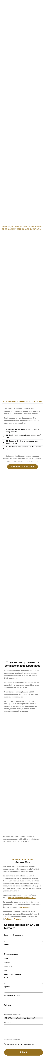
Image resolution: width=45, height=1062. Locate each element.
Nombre (6, 978)
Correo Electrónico (12, 995)
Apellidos (7, 987)
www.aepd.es (25, 907)
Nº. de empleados (11, 954)
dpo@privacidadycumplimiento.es (22, 898)
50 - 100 (9, 966)
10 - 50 (8, 962)
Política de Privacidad (13, 919)
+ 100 (8, 970)
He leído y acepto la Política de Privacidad (20, 1044)
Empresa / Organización (13, 935)
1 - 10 (8, 958)
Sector (7, 944)
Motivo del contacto (12, 1015)
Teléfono (8, 1005)
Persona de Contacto (13, 974)
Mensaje (7, 1022)
